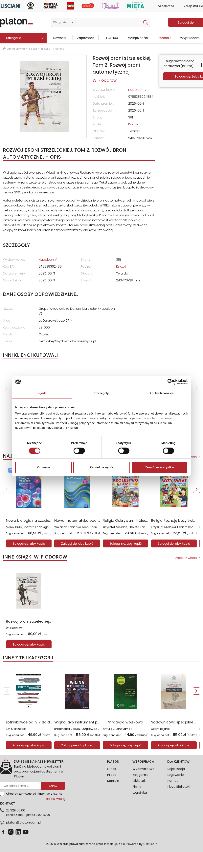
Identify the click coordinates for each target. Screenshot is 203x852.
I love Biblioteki (178, 786)
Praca (111, 774)
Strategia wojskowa (125, 722)
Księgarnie (140, 774)
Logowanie (175, 774)
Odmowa (43, 467)
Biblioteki (139, 780)
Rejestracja (176, 769)
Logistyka (139, 792)
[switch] (79, 451)
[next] (196, 388)
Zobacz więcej (55, 799)
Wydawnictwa (143, 769)
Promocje (163, 38)
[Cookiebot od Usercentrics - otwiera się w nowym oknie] (170, 382)
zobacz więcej (186, 558)
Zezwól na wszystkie (159, 467)
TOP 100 (112, 38)
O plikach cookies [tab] (160, 393)
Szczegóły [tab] (101, 393)
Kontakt (113, 780)
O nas (111, 769)
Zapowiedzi (85, 38)
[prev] (6, 388)
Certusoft (150, 844)
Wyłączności (138, 38)
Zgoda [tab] (42, 393)
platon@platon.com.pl (23, 822)
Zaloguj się (186, 22)
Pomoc (172, 780)
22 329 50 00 (15, 810)
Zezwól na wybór (101, 467)
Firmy (136, 786)
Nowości (59, 38)
